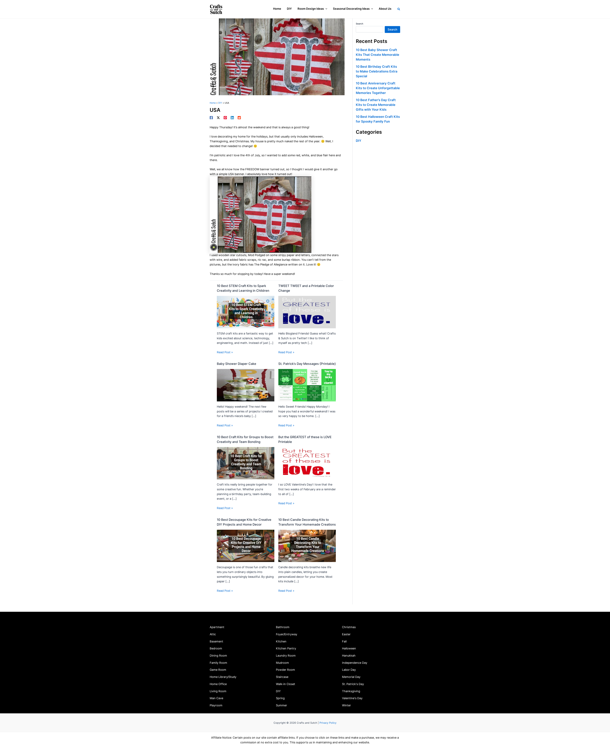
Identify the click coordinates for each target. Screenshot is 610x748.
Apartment (217, 627)
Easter (346, 634)
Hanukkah (349, 655)
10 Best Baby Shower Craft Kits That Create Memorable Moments (377, 54)
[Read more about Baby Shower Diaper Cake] (245, 385)
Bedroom (216, 648)
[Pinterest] (225, 117)
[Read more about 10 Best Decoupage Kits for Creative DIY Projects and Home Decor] (245, 545)
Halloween (349, 648)
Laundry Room (286, 655)
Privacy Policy (327, 722)
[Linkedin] (232, 117)
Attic (213, 634)
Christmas (349, 627)
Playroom (216, 705)
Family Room (218, 662)
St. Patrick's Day (353, 684)
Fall (344, 641)
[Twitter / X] (218, 117)
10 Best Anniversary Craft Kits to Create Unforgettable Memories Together (378, 88)
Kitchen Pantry (286, 648)
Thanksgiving (351, 691)
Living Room (218, 691)
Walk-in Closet (285, 684)
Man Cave (216, 698)
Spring (280, 698)
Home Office (218, 684)
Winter (346, 705)
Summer (281, 705)
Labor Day (349, 669)
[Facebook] (211, 117)
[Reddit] (239, 117)
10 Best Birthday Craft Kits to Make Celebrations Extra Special (376, 71)
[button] (325, 8)
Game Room (218, 669)
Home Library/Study (223, 677)
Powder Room (285, 669)
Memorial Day (351, 677)
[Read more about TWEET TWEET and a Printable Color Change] (307, 312)
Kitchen (281, 641)
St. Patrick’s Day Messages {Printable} (307, 364)
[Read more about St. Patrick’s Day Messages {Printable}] (307, 385)
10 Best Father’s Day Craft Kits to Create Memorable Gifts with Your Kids (376, 104)
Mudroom (282, 662)
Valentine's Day (352, 698)
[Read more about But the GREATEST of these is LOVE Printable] (307, 463)
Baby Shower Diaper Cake (236, 364)
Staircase (282, 677)
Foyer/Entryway (286, 634)
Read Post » (225, 352)
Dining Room (218, 655)
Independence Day (354, 662)
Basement (216, 641)
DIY (358, 141)
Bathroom (282, 627)
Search (359, 23)
